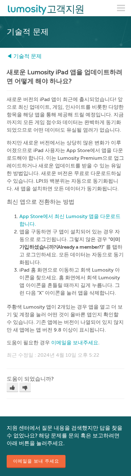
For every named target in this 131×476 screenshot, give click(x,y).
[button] (12, 387)
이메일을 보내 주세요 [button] (36, 461)
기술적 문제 (27, 56)
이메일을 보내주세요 (74, 343)
